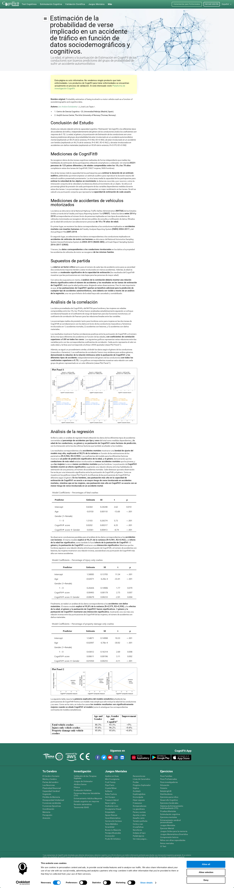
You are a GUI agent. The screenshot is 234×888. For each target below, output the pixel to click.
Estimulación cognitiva (170, 814)
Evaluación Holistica (83, 790)
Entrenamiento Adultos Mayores (88, 798)
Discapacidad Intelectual (53, 800)
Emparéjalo (110, 812)
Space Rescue (111, 815)
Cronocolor (110, 836)
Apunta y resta (139, 815)
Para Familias (166, 776)
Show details (146, 883)
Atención (46, 818)
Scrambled (109, 827)
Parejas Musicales (113, 833)
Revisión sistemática (83, 804)
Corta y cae (138, 824)
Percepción (47, 815)
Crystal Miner (111, 788)
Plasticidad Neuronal (52, 788)
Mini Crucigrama (112, 779)
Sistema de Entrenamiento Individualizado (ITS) (171, 807)
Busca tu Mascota (113, 830)
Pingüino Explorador (142, 785)
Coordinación (48, 809)
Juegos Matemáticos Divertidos (174, 834)
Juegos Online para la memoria (173, 831)
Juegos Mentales (167, 825)
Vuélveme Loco (111, 806)
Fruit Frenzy (110, 782)
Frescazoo (137, 803)
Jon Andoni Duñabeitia (67, 107)
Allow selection (206, 872)
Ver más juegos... (140, 839)
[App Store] (181, 757)
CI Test (163, 846)
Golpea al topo (139, 833)
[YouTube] (110, 757)
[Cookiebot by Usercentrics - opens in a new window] (23, 883)
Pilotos (77, 787)
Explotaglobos (139, 794)
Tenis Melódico (111, 824)
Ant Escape (110, 797)
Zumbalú (137, 791)
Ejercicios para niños (169, 797)
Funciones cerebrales (52, 803)
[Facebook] (97, 757)
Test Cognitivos (29, 4)
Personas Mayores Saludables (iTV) (87, 794)
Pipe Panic (109, 785)
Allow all (206, 864)
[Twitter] (104, 757)
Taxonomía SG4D (81, 807)
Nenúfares (137, 830)
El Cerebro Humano (51, 776)
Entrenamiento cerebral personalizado (170, 821)
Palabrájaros (138, 836)
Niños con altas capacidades (172, 840)
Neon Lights (110, 803)
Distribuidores (166, 794)
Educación (164, 785)
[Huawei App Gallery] (141, 757)
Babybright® (165, 791)
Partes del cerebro (50, 782)
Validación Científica (75, 4)
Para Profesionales (168, 779)
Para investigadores (169, 782)
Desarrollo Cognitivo (169, 800)
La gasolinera (139, 809)
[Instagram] (116, 757)
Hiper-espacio (139, 800)
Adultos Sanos (80, 784)
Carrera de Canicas (113, 821)
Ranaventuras (139, 776)
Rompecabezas (139, 806)
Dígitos (136, 788)
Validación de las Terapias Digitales (85, 777)
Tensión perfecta (140, 821)
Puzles (136, 782)
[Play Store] (161, 757)
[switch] (83, 882)
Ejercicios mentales (168, 817)
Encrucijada (138, 797)
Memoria (46, 812)
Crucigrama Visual (113, 809)
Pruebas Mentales (168, 811)
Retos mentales (167, 843)
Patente (163, 788)
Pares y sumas (139, 812)
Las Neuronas (49, 785)
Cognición (47, 794)
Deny (206, 880)
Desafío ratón (139, 818)
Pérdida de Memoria (51, 797)
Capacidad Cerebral (51, 791)
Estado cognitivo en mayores (86, 801)
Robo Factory (111, 794)
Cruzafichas (138, 827)
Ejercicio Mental (167, 828)
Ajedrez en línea (112, 776)
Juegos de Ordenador (83, 781)
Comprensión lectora (169, 837)
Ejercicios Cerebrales (169, 803)
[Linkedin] (122, 757)
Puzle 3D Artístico (113, 839)
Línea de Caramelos (141, 779)
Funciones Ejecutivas (52, 806)
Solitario (108, 791)
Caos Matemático (113, 818)
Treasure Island (111, 800)
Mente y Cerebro (50, 779)
